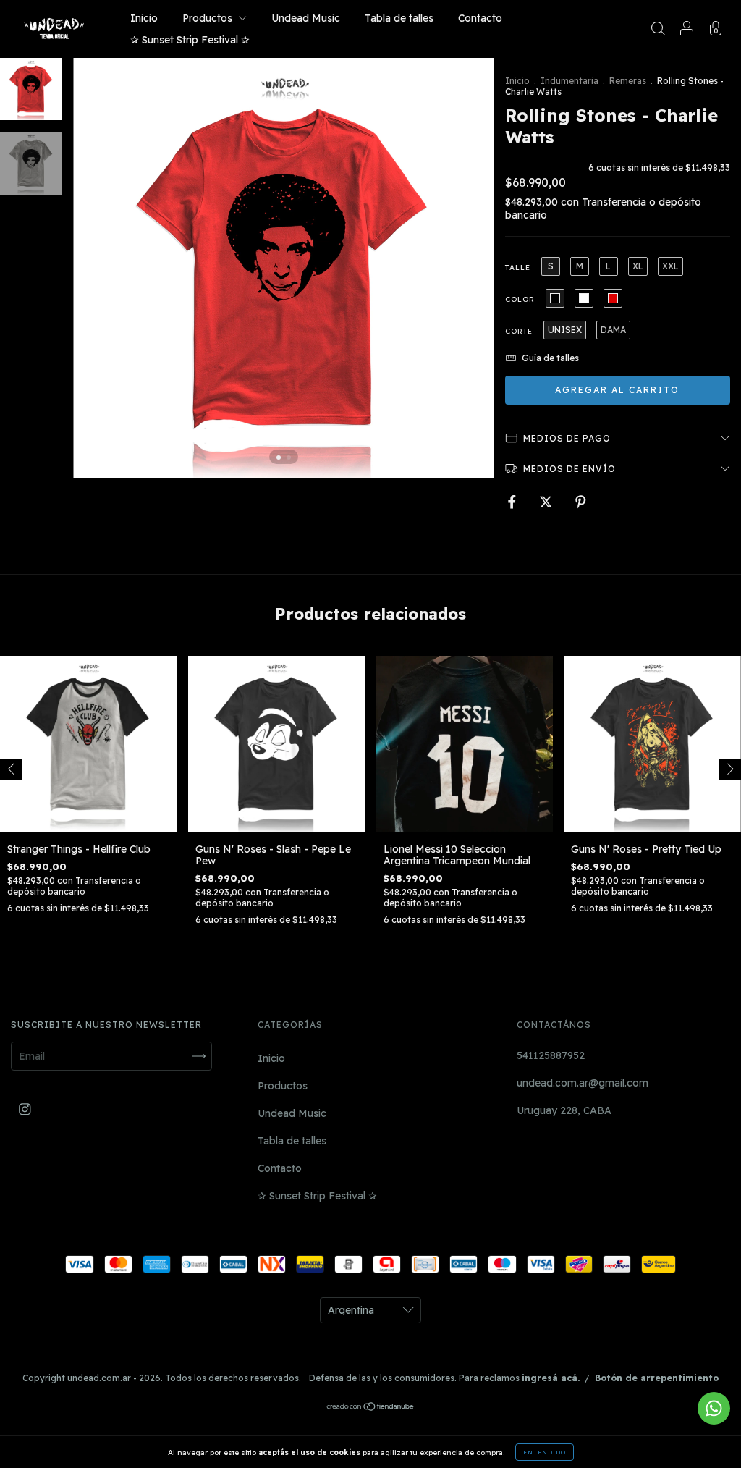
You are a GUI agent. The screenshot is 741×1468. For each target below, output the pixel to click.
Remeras (627, 80)
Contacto (480, 18)
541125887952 (551, 1055)
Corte (519, 331)
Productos (208, 18)
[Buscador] (658, 30)
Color (520, 299)
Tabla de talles (399, 18)
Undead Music (305, 18)
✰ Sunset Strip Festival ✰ (190, 39)
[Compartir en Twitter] (547, 501)
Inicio (144, 18)
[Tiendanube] (371, 1407)
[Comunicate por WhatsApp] (714, 1408)
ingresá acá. (551, 1377)
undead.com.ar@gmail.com (582, 1082)
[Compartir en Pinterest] (581, 501)
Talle (517, 267)
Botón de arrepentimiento (657, 1377)
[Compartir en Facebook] (513, 501)
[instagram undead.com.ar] (25, 1109)
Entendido (544, 1452)
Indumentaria (569, 80)
